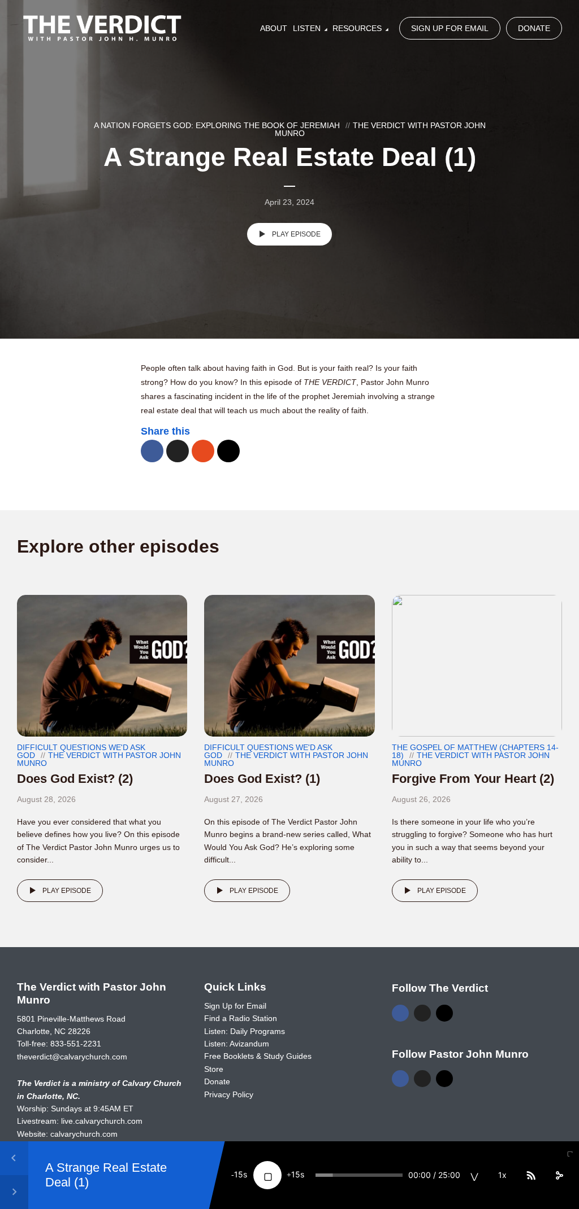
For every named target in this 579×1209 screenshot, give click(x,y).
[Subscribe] (531, 1175)
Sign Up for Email (450, 28)
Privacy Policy (228, 1094)
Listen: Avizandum (236, 1043)
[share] (559, 1175)
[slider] (359, 1175)
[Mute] (474, 1175)
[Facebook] (400, 1013)
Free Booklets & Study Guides (258, 1056)
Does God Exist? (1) (262, 779)
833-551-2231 (75, 1043)
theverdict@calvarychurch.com (72, 1056)
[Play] (267, 1175)
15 (238, 1174)
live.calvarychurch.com (101, 1120)
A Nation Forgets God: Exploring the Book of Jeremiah (217, 125)
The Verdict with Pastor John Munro (380, 129)
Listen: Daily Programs (244, 1031)
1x (502, 1175)
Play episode (296, 234)
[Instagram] (444, 1013)
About (273, 28)
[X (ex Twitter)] (422, 1013)
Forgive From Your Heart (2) (473, 779)
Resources (357, 28)
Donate (534, 28)
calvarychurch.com (84, 1133)
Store (213, 1069)
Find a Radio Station (240, 1018)
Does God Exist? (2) (75, 779)
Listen (307, 28)
